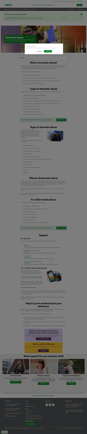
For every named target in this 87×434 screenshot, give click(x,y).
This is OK (48, 51)
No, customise (39, 51)
